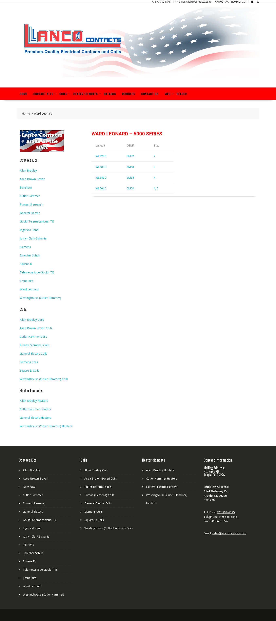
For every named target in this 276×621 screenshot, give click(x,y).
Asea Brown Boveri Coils (36, 328)
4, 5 (156, 188)
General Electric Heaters (35, 418)
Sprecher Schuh (30, 255)
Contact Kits (43, 94)
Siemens (25, 247)
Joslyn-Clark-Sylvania (33, 238)
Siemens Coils (29, 362)
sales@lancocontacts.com (229, 533)
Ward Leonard (29, 289)
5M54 (130, 177)
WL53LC (101, 167)
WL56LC (101, 188)
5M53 (130, 167)
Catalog (110, 94)
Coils (63, 94)
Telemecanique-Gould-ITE (37, 272)
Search (182, 94)
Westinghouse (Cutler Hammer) (40, 298)
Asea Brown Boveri (32, 179)
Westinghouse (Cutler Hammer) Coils (44, 379)
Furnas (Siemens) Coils (35, 345)
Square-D (26, 264)
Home (23, 94)
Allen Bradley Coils (32, 320)
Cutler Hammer (30, 196)
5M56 (130, 188)
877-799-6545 (226, 512)
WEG (168, 94)
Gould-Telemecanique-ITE (37, 221)
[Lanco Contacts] (138, 76)
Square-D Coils (29, 370)
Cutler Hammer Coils (33, 336)
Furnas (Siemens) (31, 204)
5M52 (130, 156)
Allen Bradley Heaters (34, 401)
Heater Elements (85, 94)
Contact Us (150, 94)
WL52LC (101, 156)
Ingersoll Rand (29, 230)
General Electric (30, 213)
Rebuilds (128, 94)
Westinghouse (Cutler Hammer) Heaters (46, 426)
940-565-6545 (228, 517)
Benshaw (26, 187)
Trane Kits (26, 281)
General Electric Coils (33, 353)
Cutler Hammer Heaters (35, 409)
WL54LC (101, 177)
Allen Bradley (28, 170)
